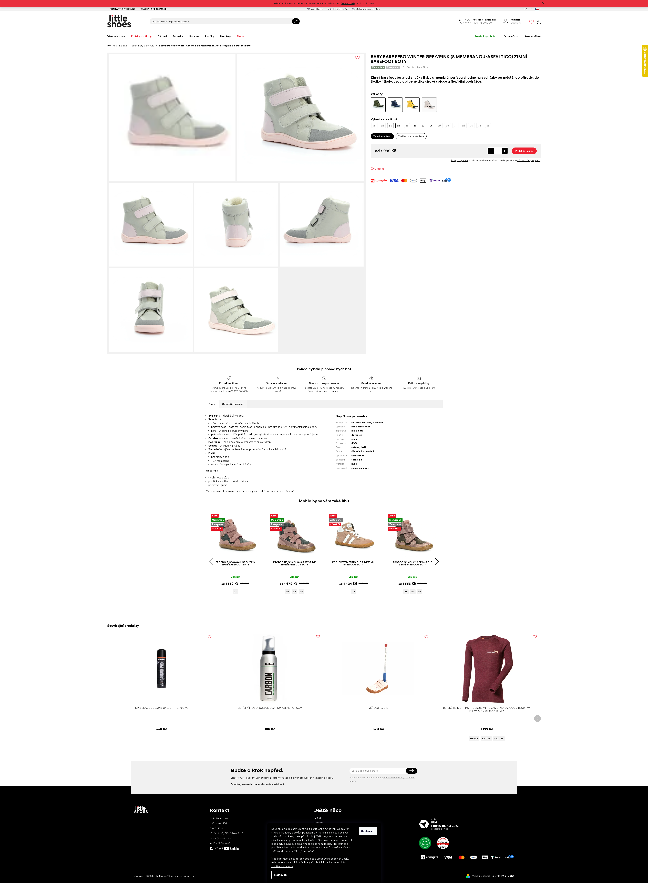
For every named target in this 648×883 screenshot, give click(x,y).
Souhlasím (367, 831)
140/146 (499, 738)
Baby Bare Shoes (360, 426)
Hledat (296, 21)
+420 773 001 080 (238, 391)
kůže (354, 463)
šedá (363, 447)
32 (353, 591)
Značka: (416, 67)
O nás (317, 817)
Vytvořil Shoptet (481, 876)
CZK (526, 9)
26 (301, 591)
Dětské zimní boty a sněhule (367, 422)
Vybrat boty (348, 3)
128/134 (486, 738)
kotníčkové (357, 455)
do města (356, 435)
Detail (485, 699)
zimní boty (357, 430)
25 (419, 591)
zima (354, 439)
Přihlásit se (411, 771)
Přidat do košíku (524, 150)
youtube (231, 848)
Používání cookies (282, 866)
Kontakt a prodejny (122, 9)
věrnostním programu (528, 160)
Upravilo (503, 876)
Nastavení (280, 874)
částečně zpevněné (362, 451)
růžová (355, 447)
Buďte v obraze (211, 848)
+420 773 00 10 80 (220, 843)
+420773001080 (221, 848)
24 (294, 591)
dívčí (354, 443)
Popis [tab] (212, 404)
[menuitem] (116, 36)
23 (235, 591)
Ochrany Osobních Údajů (316, 862)
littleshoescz (216, 848)
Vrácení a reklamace (153, 9)
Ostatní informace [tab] (232, 404)
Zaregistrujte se (459, 160)
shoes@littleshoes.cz (221, 838)
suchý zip (356, 459)
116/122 (474, 738)
